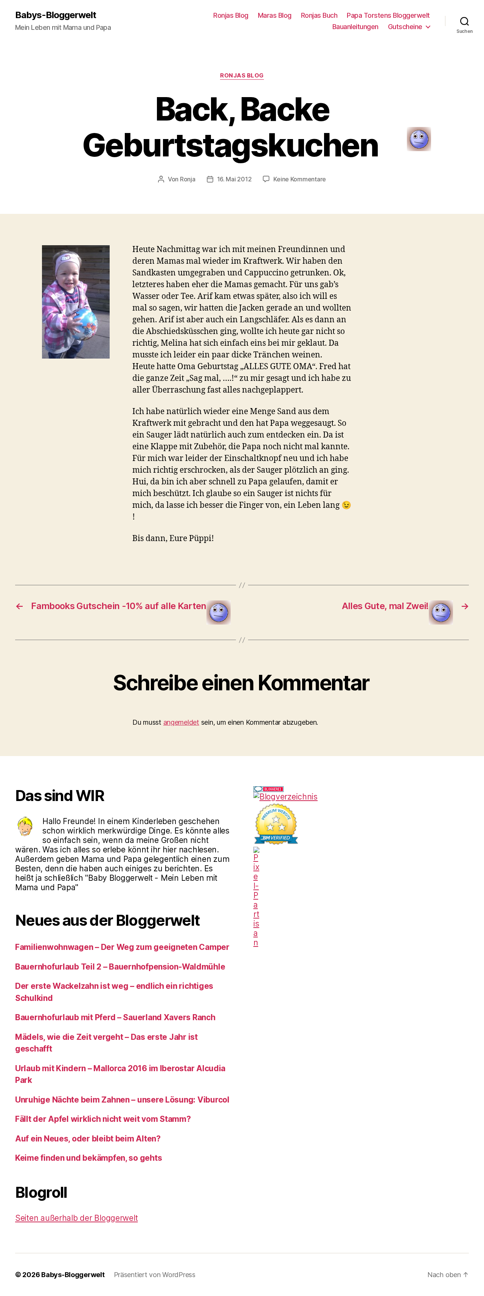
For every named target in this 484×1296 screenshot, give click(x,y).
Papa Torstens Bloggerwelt (388, 15)
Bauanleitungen (355, 27)
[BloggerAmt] (361, 796)
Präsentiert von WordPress (154, 1275)
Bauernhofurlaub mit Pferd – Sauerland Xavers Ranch (115, 1017)
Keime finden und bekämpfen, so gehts (88, 1158)
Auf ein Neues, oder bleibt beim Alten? (88, 1138)
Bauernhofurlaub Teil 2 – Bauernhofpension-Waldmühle (120, 966)
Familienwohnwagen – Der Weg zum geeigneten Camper (122, 947)
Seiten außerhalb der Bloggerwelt (76, 1218)
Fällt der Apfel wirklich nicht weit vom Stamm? (103, 1119)
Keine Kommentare (299, 179)
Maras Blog (275, 15)
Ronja (187, 179)
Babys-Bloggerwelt (55, 15)
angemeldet (181, 722)
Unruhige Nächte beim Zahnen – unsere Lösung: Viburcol (122, 1099)
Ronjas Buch (319, 15)
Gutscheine (405, 27)
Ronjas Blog (230, 15)
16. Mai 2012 (234, 179)
